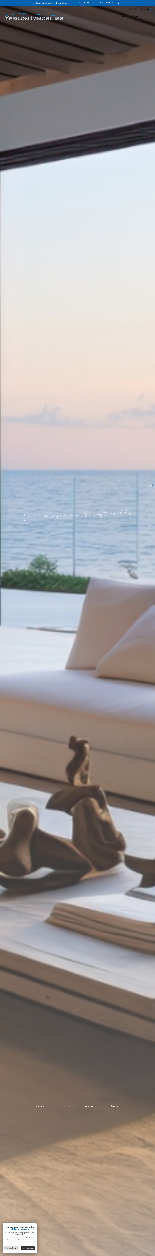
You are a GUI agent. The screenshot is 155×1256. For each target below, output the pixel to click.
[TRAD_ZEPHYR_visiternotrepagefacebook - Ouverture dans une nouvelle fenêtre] (130, 10)
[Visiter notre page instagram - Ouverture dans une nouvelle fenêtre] (134, 10)
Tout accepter (28, 1248)
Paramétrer (11, 1248)
